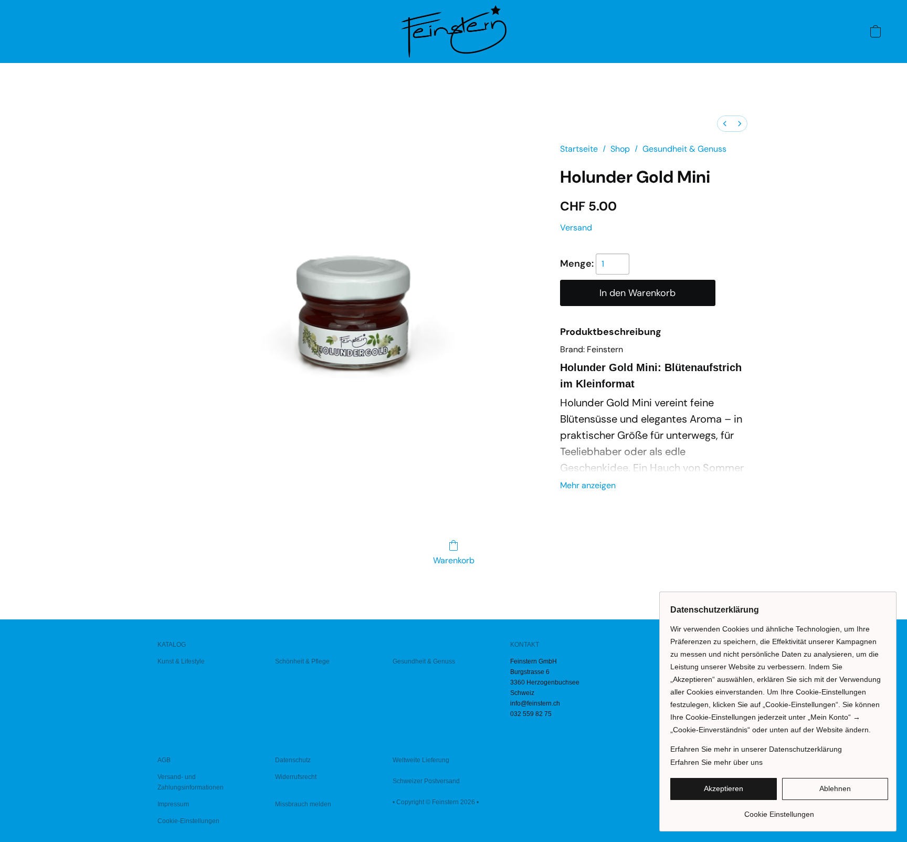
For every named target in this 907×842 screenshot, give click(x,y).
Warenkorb (453, 560)
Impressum (173, 804)
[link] (779, 810)
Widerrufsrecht (296, 777)
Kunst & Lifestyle (181, 661)
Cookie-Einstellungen (188, 821)
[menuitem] (725, 123)
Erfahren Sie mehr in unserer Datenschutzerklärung (756, 749)
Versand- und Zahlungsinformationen (190, 782)
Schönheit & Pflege (302, 661)
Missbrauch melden (303, 804)
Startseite (579, 148)
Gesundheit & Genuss (684, 148)
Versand (576, 227)
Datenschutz (293, 760)
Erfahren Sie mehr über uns (716, 762)
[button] (454, 31)
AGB (164, 760)
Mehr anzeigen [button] (588, 485)
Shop (620, 148)
